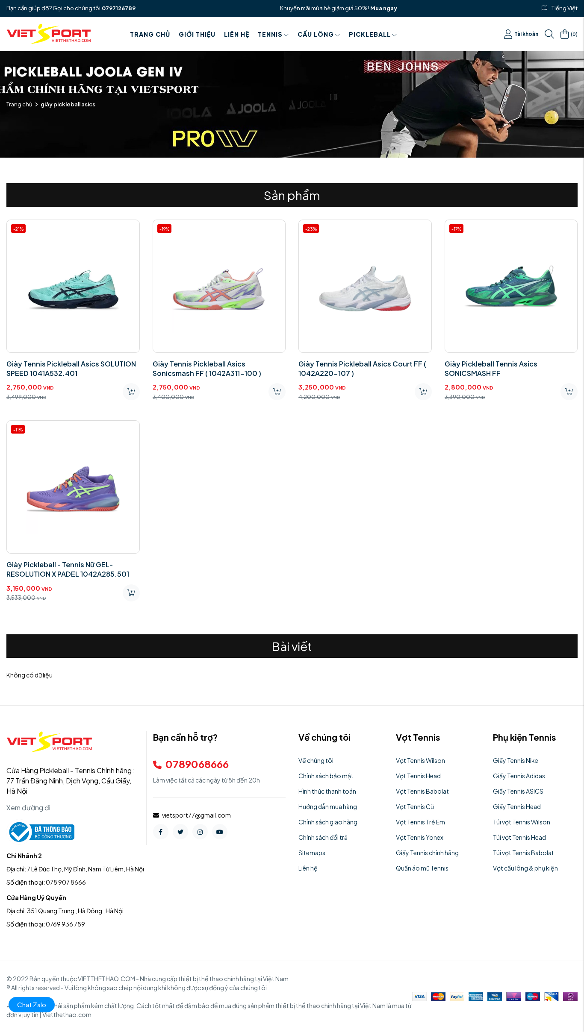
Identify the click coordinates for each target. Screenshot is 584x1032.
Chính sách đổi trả (323, 837)
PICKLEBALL (370, 34)
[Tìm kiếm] (549, 34)
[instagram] (200, 831)
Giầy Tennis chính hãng (427, 852)
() (574, 34)
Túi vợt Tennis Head (519, 837)
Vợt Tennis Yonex (419, 837)
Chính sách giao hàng (327, 822)
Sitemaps (311, 852)
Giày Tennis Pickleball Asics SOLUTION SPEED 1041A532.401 (71, 368)
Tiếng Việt (565, 8)
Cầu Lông (316, 34)
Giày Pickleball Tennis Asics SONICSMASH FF (491, 368)
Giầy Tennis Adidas (519, 776)
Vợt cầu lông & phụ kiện (525, 868)
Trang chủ (150, 34)
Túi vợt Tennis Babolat (523, 852)
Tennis (270, 34)
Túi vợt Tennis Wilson (521, 822)
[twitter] (180, 831)
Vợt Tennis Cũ (415, 806)
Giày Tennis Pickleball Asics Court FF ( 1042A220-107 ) (362, 368)
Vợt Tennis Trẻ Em (420, 822)
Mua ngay (383, 8)
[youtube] (219, 831)
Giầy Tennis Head (517, 806)
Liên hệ (236, 34)
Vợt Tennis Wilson (420, 760)
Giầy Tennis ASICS (518, 791)
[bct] (40, 831)
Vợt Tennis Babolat (422, 791)
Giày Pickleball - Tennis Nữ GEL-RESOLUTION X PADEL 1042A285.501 (67, 569)
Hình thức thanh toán (327, 791)
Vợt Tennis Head (418, 776)
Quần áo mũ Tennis (422, 868)
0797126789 (119, 8)
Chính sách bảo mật (326, 776)
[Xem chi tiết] (131, 391)
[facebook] (160, 831)
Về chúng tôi (315, 760)
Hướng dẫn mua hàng (327, 806)
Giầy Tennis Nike (515, 760)
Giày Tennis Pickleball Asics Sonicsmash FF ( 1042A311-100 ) (207, 368)
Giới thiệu (197, 34)
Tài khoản (526, 34)
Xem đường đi (28, 807)
